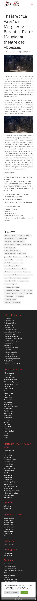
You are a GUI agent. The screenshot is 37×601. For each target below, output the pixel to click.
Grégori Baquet (9, 520)
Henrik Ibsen (8, 418)
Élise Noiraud (8, 536)
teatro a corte (28, 275)
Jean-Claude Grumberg (11, 406)
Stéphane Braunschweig (11, 493)
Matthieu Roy (8, 480)
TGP (6, 278)
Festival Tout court (10, 568)
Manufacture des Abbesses (12, 269)
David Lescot (8, 400)
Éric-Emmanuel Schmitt (11, 384)
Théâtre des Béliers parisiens (13, 363)
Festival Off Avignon (10, 254)
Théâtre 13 (26, 278)
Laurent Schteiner (11, 52)
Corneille (6, 438)
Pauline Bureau (8, 464)
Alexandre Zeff (8, 462)
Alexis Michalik (8, 475)
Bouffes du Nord (9, 238)
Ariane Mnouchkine (10, 459)
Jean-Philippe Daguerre (11, 482)
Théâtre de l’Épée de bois (12, 359)
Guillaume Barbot (9, 468)
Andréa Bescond (9, 544)
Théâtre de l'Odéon (23, 281)
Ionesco (6, 433)
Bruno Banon (8, 457)
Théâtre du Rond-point (25, 293)
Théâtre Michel (19, 296)
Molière (24, 269)
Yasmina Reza (8, 411)
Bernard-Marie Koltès (10, 380)
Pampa (6, 573)
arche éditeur (27, 235)
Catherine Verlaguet (10, 382)
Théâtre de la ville (9, 334)
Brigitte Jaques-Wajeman (12, 491)
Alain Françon (8, 484)
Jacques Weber (8, 525)
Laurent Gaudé (8, 402)
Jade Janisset (8, 555)
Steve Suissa (8, 275)
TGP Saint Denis (9, 325)
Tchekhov (7, 424)
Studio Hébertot (17, 275)
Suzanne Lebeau (9, 393)
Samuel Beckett (9, 431)
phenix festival (9, 272)
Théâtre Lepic (8, 343)
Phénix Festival (8, 564)
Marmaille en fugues (10, 582)
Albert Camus (8, 413)
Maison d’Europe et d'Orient (12, 266)
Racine (6, 435)
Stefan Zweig (8, 415)
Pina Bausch (8, 553)
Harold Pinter (8, 409)
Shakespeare (26, 272)
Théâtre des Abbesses (11, 293)
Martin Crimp (8, 404)
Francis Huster (8, 529)
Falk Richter (7, 395)
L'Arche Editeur (28, 257)
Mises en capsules (9, 575)
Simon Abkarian (9, 471)
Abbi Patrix (7, 506)
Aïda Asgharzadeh (9, 377)
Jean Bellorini (8, 497)
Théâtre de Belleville (10, 330)
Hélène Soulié (8, 489)
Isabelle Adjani (8, 531)
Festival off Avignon (10, 566)
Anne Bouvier (8, 477)
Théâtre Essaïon (9, 296)
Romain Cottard (9, 522)
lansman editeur (9, 260)
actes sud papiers (17, 235)
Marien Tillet (8, 508)
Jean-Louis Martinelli (10, 486)
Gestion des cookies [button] (12, 592)
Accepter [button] (24, 592)
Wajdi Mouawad (9, 391)
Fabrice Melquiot (9, 245)
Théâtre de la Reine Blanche (12, 290)
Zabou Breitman (9, 495)
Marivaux (7, 429)
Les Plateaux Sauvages (11, 341)
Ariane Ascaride (9, 527)
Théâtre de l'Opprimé (11, 284)
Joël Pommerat (17, 257)
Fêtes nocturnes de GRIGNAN (13, 571)
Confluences (8, 242)
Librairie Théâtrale (10, 263)
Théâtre (29, 52)
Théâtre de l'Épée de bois (12, 287)
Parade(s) (7, 577)
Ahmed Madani (8, 389)
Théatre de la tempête (15, 278)
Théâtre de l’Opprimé (10, 356)
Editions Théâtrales (18, 242)
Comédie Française (21, 238)
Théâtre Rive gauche (10, 299)
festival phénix (22, 254)
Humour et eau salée (10, 579)
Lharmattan (19, 260)
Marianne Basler (9, 518)
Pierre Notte (18, 272)
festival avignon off (10, 248)
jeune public (8, 257)
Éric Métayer (8, 473)
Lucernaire (20, 263)
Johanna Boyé (8, 466)
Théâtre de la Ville (27, 290)
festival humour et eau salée (12, 251)
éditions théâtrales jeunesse (12, 302)
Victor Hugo (7, 426)
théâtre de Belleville (10, 281)
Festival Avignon (26, 245)
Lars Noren (7, 386)
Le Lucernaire (8, 318)
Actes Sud (7, 235)
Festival (18, 245)
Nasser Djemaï (8, 397)
